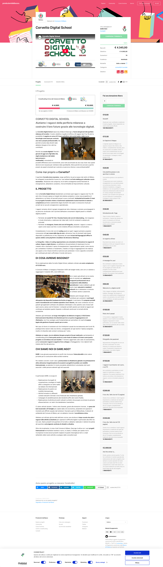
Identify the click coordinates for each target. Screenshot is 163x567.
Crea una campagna (144, 3)
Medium (84, 528)
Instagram (85, 526)
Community (112, 3)
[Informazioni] (126, 63)
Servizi (132, 3)
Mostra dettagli (100, 562)
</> (126, 82)
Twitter (84, 524)
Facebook (85, 522)
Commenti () (48, 82)
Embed (101, 487)
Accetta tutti (137, 553)
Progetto (38, 82)
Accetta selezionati (137, 558)
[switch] (59, 562)
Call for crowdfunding (42, 528)
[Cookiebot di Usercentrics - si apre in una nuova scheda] (22, 563)
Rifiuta (137, 563)
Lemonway (120, 543)
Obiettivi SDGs (60, 82)
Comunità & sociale (121, 67)
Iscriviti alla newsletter (65, 526)
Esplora (103, 3)
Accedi (157, 3)
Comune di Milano (60, 21)
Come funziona (122, 3)
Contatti (102, 31)
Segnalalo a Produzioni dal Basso (45, 502)
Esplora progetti (40, 522)
